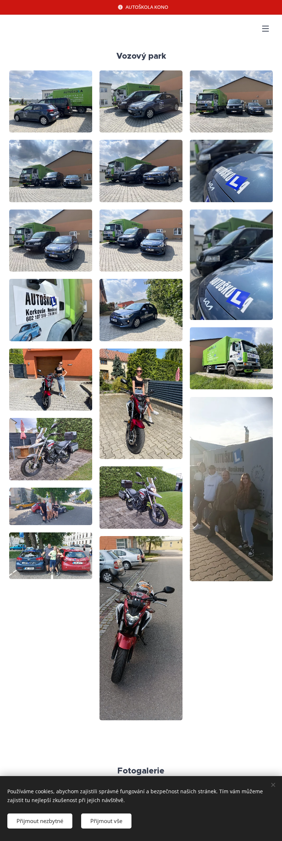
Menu (265, 28)
